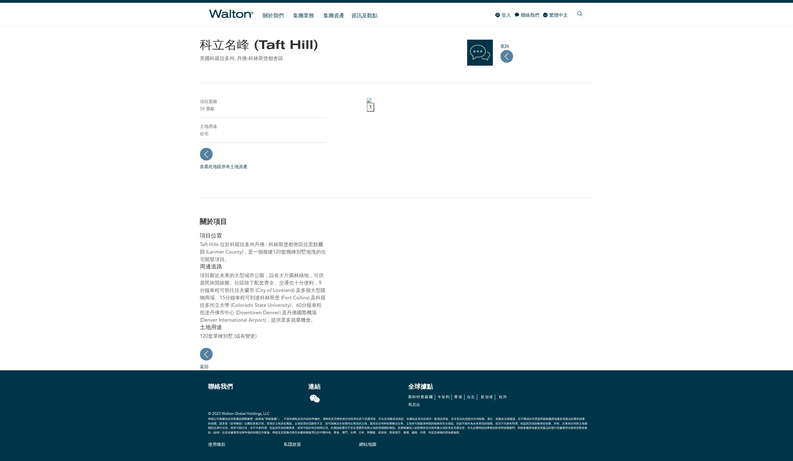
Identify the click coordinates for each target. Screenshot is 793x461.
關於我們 (273, 16)
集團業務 (303, 16)
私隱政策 (292, 444)
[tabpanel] (480, 100)
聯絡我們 (530, 15)
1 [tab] (370, 107)
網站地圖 (367, 444)
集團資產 (333, 16)
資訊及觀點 (364, 16)
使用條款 (217, 444)
